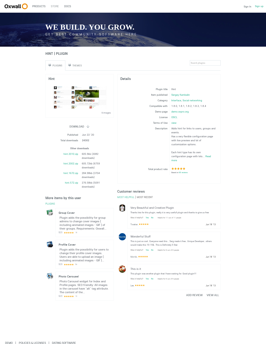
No (152, 217)
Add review (194, 295)
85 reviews (183, 172)
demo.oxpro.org (180, 111)
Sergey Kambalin (180, 94)
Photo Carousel (69, 276)
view (173, 122)
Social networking (192, 100)
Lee (132, 285)
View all (213, 295)
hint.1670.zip (71, 173)
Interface (176, 100)
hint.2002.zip (71, 163)
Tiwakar (134, 224)
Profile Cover (67, 244)
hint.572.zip (71, 182)
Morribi (133, 256)
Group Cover (67, 213)
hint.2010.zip (71, 154)
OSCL (174, 117)
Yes (147, 217)
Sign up (259, 6)
